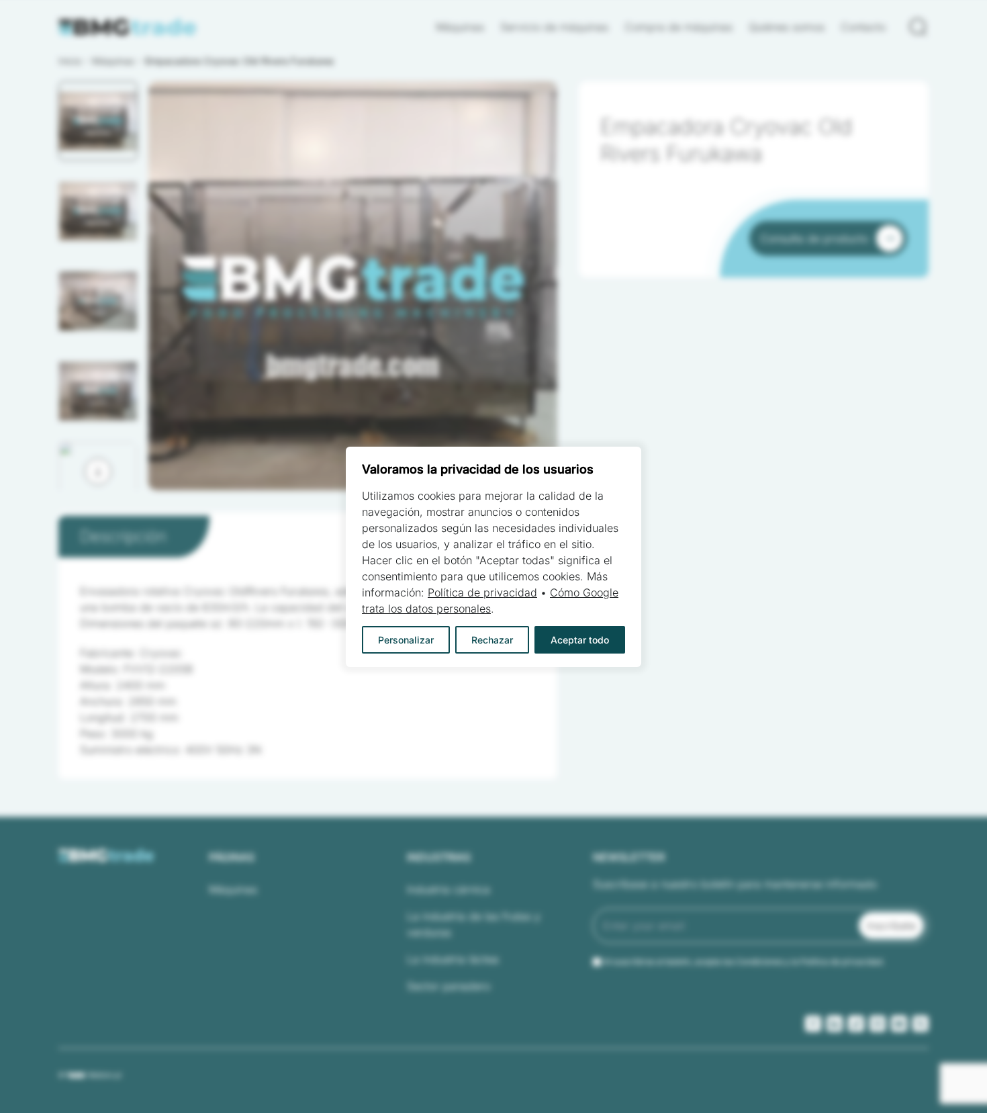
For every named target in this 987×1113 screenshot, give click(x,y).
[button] (98, 121)
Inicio (69, 60)
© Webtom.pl (89, 1075)
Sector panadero (448, 986)
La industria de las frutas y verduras (473, 924)
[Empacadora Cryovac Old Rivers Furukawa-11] (352, 285)
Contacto (863, 27)
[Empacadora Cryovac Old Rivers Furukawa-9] (352, 285)
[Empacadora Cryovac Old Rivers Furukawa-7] (352, 285)
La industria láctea (453, 959)
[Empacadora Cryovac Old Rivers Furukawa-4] (352, 285)
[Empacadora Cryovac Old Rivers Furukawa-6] (352, 285)
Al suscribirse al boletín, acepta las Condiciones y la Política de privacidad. (744, 961)
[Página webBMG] (127, 27)
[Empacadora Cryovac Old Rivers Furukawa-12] (352, 285)
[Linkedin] (835, 1024)
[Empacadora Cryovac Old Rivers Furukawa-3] (352, 285)
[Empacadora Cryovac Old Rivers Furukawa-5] (352, 285)
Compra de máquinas (678, 27)
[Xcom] (920, 1024)
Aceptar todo (580, 639)
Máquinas (460, 27)
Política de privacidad (482, 592)
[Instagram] (877, 1024)
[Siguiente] (98, 471)
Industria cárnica (448, 889)
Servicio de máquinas (554, 27)
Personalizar (406, 639)
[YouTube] (899, 1024)
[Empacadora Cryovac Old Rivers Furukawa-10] (352, 285)
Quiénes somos (787, 27)
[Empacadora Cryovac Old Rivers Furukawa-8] (352, 285)
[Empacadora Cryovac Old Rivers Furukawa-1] (352, 285)
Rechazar (492, 639)
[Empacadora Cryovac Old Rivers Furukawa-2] (352, 285)
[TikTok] (856, 1024)
